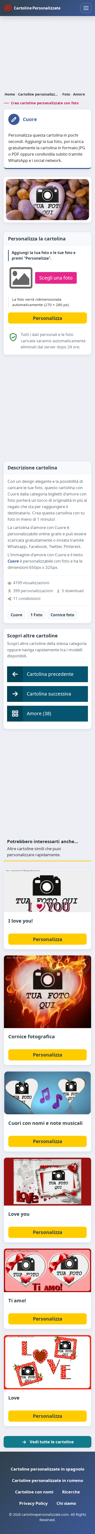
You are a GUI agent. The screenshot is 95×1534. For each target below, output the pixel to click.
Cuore (16, 614)
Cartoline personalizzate (38, 94)
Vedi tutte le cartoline (52, 1442)
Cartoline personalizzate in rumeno (47, 1480)
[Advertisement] (47, 54)
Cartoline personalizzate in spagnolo (47, 1469)
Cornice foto (62, 614)
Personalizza (47, 939)
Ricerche (71, 1492)
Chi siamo (66, 1503)
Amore (79, 94)
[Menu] (86, 8)
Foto (66, 94)
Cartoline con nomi (34, 1492)
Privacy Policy (33, 1503)
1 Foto (36, 614)
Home (10, 94)
